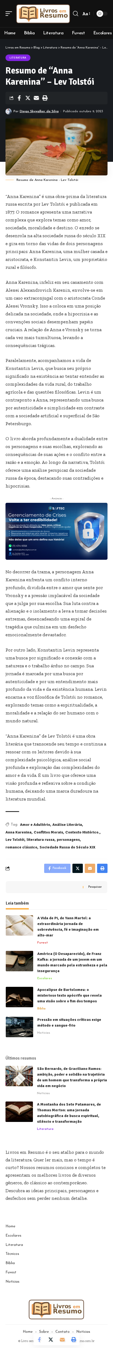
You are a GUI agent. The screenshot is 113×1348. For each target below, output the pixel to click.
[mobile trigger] (10, 13)
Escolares (44, 978)
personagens (68, 839)
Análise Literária (67, 824)
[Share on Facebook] (19, 98)
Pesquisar (95, 887)
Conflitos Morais (48, 832)
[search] (76, 13)
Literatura (18, 57)
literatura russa (41, 839)
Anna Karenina (18, 832)
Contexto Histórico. (82, 832)
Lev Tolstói (14, 839)
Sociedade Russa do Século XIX (67, 847)
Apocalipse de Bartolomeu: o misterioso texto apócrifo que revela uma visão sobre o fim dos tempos (69, 995)
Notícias (43, 1032)
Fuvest (42, 942)
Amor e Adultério (35, 824)
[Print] (45, 98)
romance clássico (21, 847)
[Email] (36, 98)
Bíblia (41, 1008)
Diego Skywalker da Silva (39, 111)
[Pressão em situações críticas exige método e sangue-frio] (19, 1027)
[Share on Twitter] (28, 98)
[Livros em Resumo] (43, 13)
